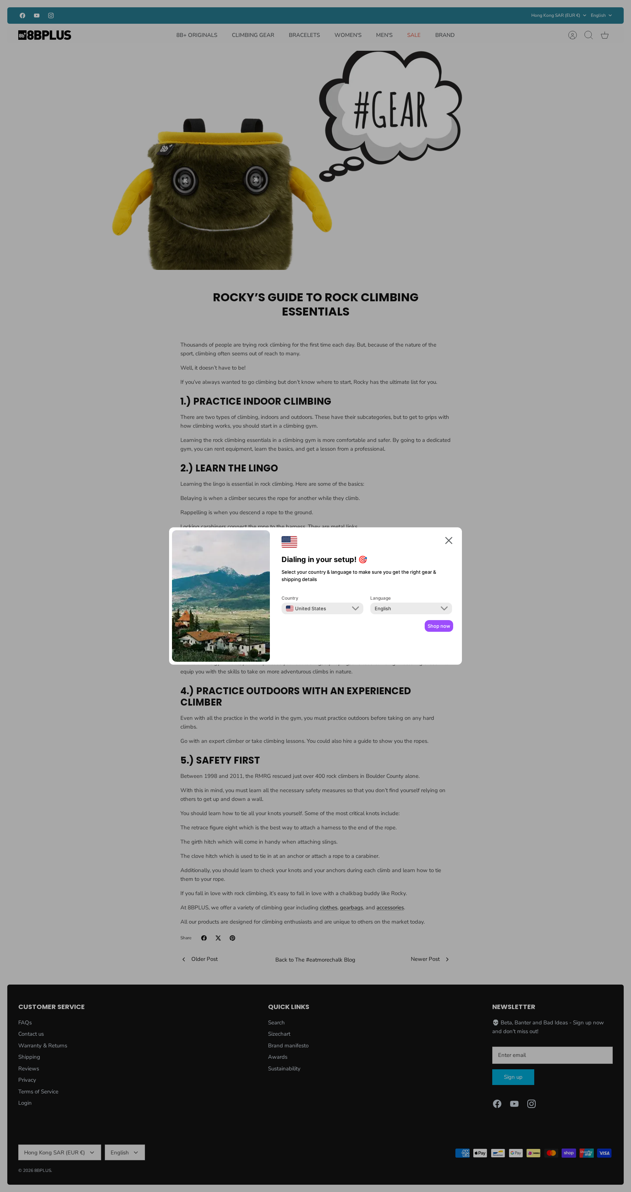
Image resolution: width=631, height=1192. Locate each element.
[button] (448, 541)
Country (290, 598)
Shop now (439, 626)
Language (380, 598)
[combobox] (306, 608)
